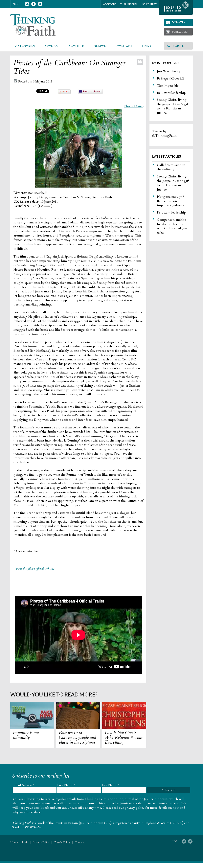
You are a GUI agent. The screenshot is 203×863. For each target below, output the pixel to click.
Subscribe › (180, 31)
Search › (178, 46)
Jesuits (176, 7)
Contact (124, 46)
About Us (76, 46)
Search (26, 4)
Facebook (33, 4)
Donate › (178, 22)
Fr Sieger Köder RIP (171, 78)
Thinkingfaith (129, 4)
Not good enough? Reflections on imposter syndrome (170, 201)
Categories (25, 46)
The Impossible (168, 85)
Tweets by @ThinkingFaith (164, 133)
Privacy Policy (41, 842)
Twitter (39, 4)
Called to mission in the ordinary (171, 167)
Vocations (109, 4)
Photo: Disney (134, 106)
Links (146, 46)
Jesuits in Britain (66, 823)
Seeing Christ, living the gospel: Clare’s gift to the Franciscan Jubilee (173, 106)
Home (14, 842)
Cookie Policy (62, 842)
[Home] (37, 25)
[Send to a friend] (90, 93)
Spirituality (149, 4)
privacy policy (135, 808)
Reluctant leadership (171, 93)
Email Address (23, 785)
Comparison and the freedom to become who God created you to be (172, 226)
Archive (51, 46)
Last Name (110, 785)
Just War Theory (169, 71)
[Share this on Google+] (64, 93)
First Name (66, 785)
